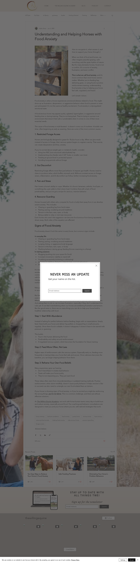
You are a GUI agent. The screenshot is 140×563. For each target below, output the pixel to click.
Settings (122, 560)
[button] (96, 266)
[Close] (138, 559)
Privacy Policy (75, 560)
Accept (132, 560)
